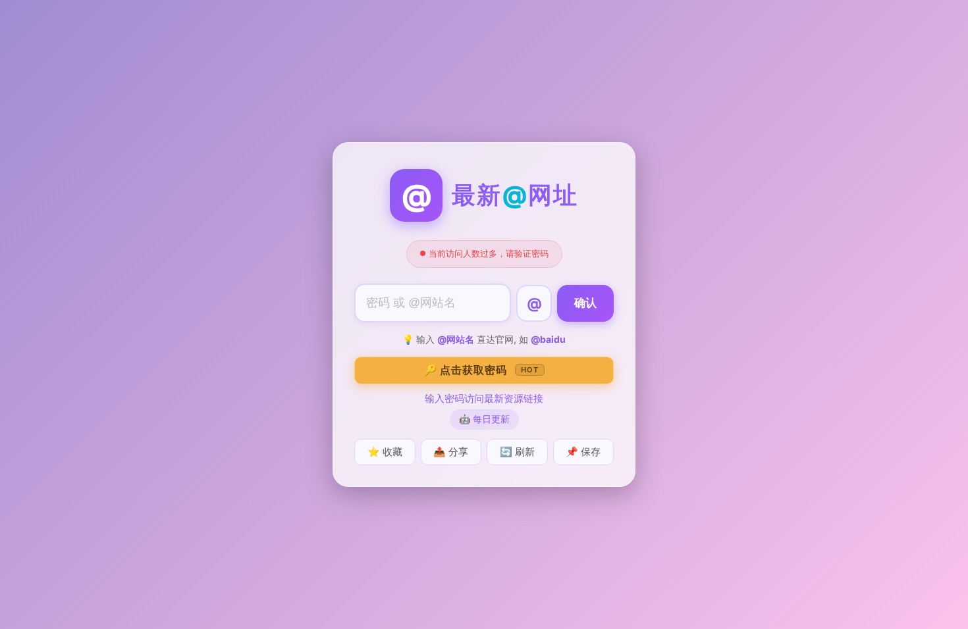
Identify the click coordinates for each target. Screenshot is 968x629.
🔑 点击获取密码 (481, 369)
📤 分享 (450, 451)
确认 (585, 303)
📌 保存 (583, 451)
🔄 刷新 (517, 451)
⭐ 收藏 (384, 451)
